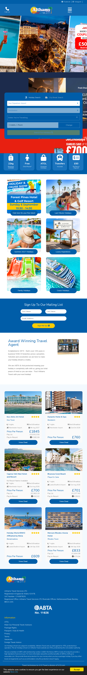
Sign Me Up (42, 325)
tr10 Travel (43, 665)
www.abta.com (9, 656)
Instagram (77, 2)
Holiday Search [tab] (34, 97)
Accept (77, 669)
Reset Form (45, 139)
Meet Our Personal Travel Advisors (18, 625)
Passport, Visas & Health (14, 630)
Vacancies (8, 639)
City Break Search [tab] (56, 97)
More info (14, 671)
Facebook (66, 2)
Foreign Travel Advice (12, 642)
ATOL (6, 622)
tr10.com (61, 665)
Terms (6, 636)
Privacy (7, 633)
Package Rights (10, 628)
